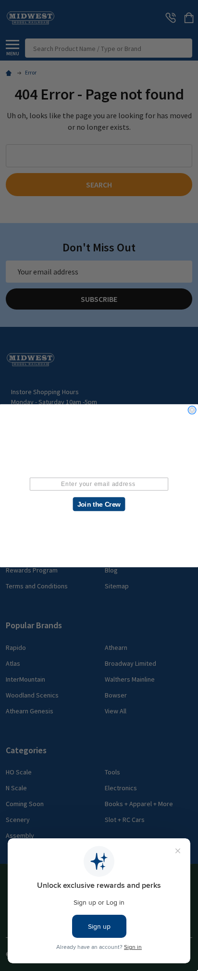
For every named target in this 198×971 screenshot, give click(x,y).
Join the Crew (99, 504)
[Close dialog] (192, 410)
